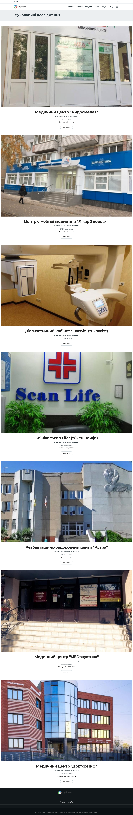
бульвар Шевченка (66, 122)
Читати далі (66, 127)
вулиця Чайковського (66, 667)
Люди (104, 7)
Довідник (88, 7)
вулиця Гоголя (66, 557)
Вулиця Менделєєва (66, 448)
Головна (71, 7)
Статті (97, 7)
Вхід (118, 2)
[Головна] (22, 7)
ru (17, 2)
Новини (80, 7)
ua (14, 2)
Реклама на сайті (66, 802)
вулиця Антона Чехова (66, 776)
